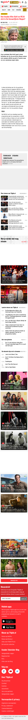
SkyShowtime (6, 681)
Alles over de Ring (7, 661)
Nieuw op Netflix (7, 636)
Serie (9, 10)
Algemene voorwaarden (9, 703)
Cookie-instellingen (8, 711)
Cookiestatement (7, 708)
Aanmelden (23, 599)
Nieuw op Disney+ (7, 639)
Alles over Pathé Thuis (8, 642)
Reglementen (6, 656)
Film (13, 10)
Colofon (4, 686)
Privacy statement (7, 706)
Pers (3, 659)
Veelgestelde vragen (8, 653)
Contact (4, 683)
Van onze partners (7, 691)
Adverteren (5, 689)
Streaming (18, 10)
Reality (4, 10)
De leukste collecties (8, 644)
